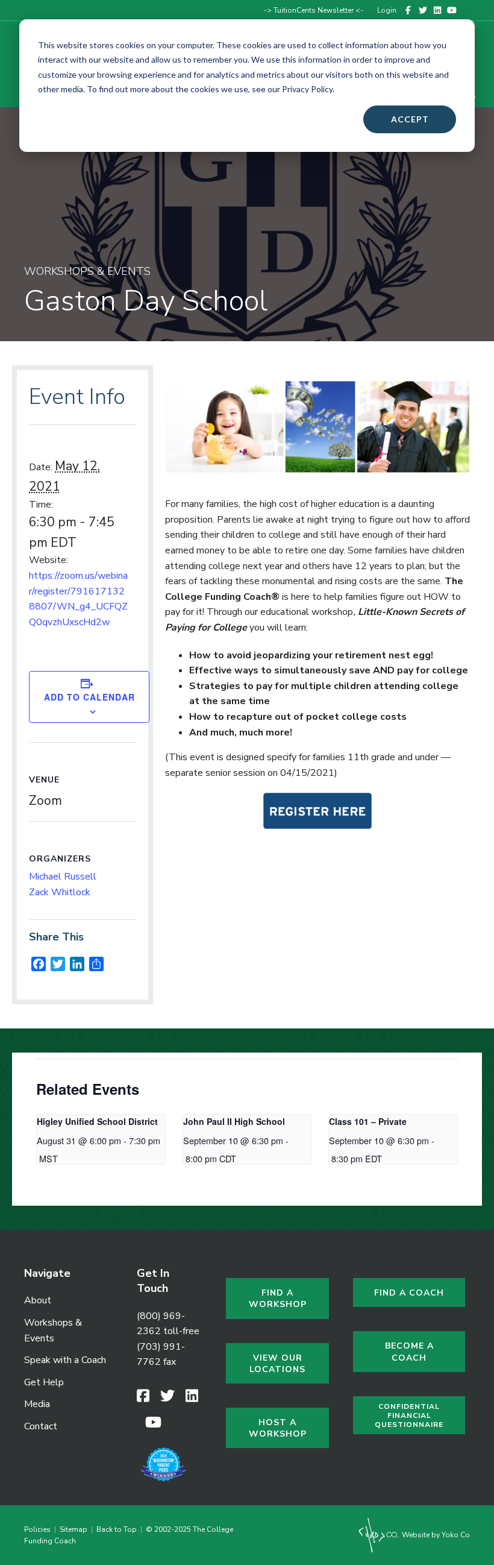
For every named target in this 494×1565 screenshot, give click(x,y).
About (37, 1300)
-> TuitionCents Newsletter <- (313, 10)
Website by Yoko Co (435, 1535)
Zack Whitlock (59, 892)
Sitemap (73, 1529)
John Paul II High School (234, 1121)
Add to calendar (89, 697)
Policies (39, 1529)
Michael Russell (62, 876)
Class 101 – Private (368, 1121)
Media (37, 1404)
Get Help (44, 1382)
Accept (410, 119)
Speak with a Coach (65, 1360)
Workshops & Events (53, 1330)
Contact (40, 1426)
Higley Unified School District (97, 1121)
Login (386, 10)
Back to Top (116, 1529)
